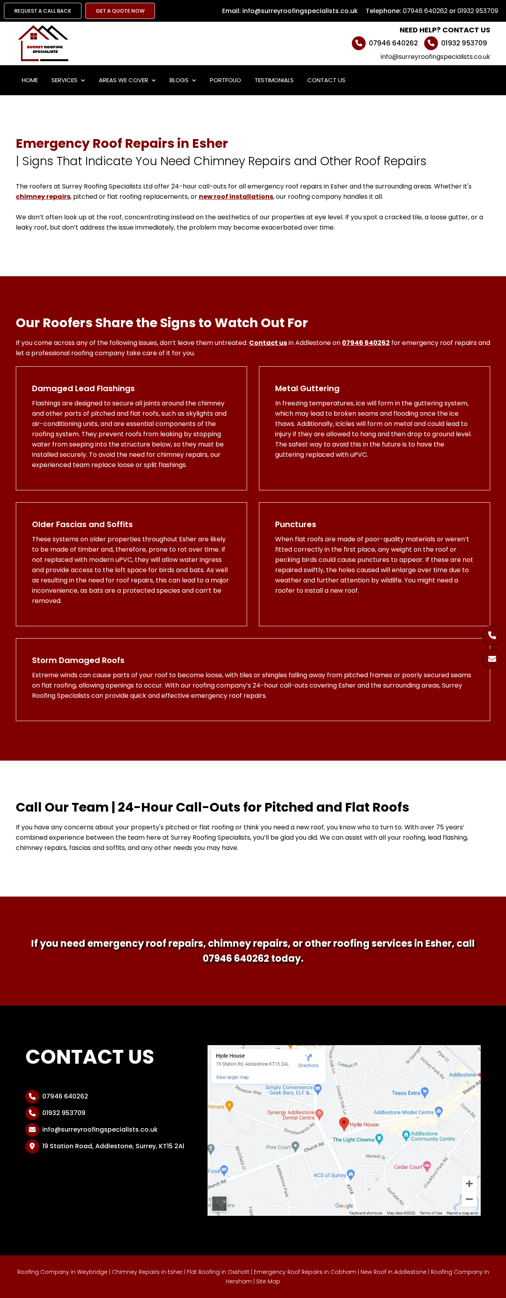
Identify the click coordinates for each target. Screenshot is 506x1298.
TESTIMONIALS (274, 80)
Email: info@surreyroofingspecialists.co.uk (290, 10)
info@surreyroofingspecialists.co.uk (435, 56)
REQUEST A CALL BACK (42, 11)
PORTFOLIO (225, 80)
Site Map (268, 1281)
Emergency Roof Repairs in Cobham (305, 1272)
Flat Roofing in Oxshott (218, 1272)
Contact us (268, 342)
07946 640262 (425, 10)
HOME (30, 80)
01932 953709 (477, 10)
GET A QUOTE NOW (120, 11)
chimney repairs (43, 196)
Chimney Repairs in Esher (147, 1272)
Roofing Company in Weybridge (62, 1272)
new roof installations (236, 196)
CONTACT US (326, 80)
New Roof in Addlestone (394, 1272)
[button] (68, 80)
